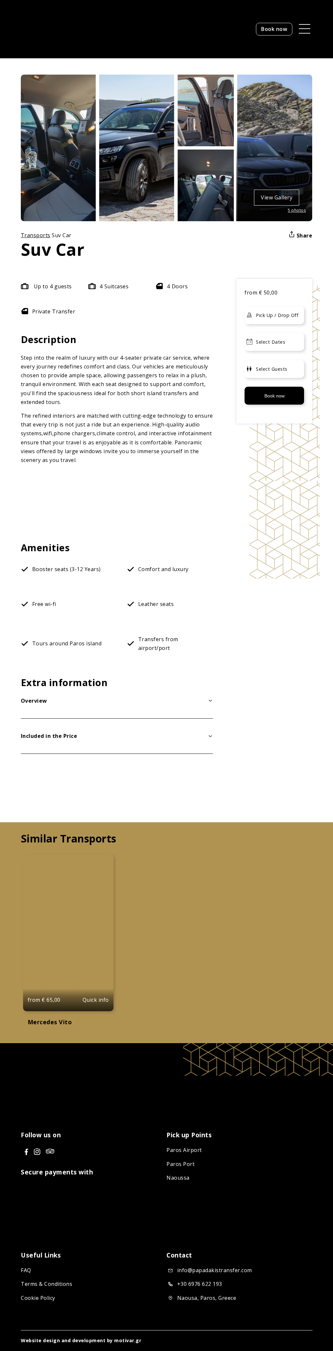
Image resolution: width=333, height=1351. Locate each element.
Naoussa (178, 1177)
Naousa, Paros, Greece (206, 1297)
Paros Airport (184, 1150)
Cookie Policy (38, 1297)
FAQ (26, 1270)
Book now (274, 29)
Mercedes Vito (50, 1022)
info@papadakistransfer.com (214, 1270)
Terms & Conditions (46, 1284)
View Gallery (276, 197)
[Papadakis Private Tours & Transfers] (61, 50)
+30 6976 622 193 (199, 1284)
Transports (35, 235)
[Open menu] (302, 29)
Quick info (96, 999)
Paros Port (180, 1164)
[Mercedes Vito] (68, 933)
